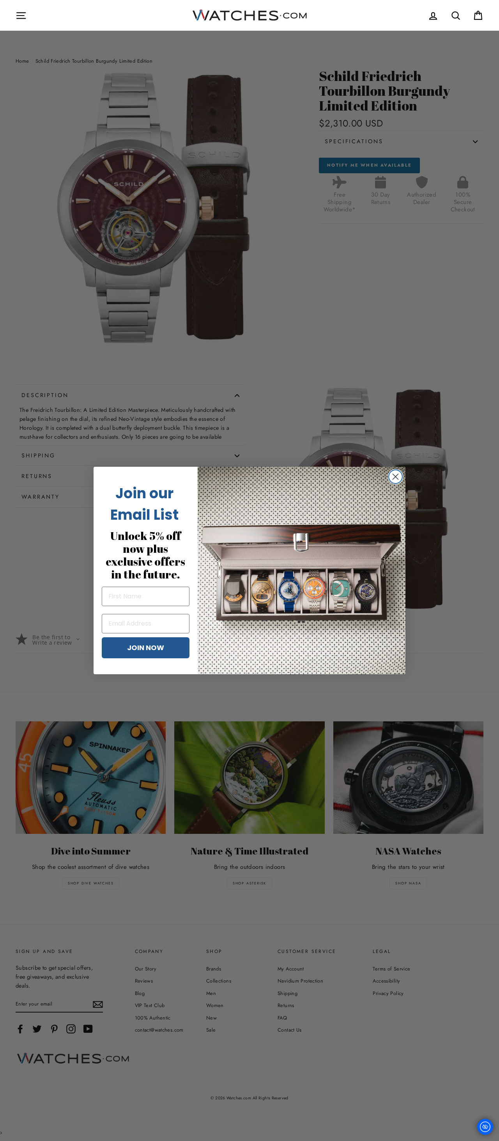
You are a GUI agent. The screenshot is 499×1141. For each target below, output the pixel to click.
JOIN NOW (145, 647)
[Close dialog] (395, 476)
